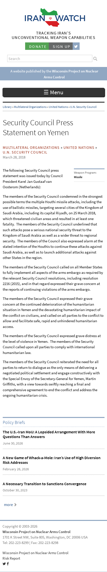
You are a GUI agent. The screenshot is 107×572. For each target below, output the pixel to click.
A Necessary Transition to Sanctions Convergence (44, 483)
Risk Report (11, 558)
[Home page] (53, 25)
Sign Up (62, 46)
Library (7, 107)
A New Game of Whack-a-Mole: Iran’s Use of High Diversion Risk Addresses (52, 460)
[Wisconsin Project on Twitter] (76, 46)
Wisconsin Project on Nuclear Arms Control (36, 531)
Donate (38, 46)
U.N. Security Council (83, 107)
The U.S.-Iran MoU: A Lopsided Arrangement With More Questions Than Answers (49, 434)
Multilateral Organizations (30, 107)
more (8, 504)
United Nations (58, 107)
